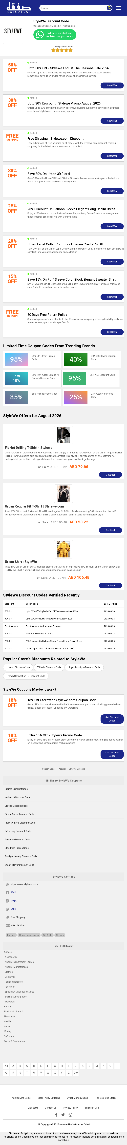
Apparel (8, 952)
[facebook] (56, 1115)
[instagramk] (70, 1115)
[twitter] (63, 1115)
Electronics (9, 1016)
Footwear (10, 986)
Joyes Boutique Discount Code (84, 667)
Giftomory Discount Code (18, 831)
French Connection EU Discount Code (26, 676)
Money (7, 1031)
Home (7, 1026)
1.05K (13, 900)
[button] (109, 8)
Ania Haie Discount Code (17, 839)
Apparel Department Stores (19, 962)
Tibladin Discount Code (49, 667)
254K (13, 892)
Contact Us (50, 1107)
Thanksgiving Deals (20, 1098)
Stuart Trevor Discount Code (19, 865)
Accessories (11, 957)
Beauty (7, 1006)
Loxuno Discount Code (18, 667)
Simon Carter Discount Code (19, 814)
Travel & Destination (14, 1041)
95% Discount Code (102, 375)
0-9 (76, 1072)
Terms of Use (92, 1107)
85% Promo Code (45, 393)
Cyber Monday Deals (77, 1098)
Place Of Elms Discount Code (20, 822)
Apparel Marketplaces (16, 967)
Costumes (10, 976)
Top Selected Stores (106, 1098)
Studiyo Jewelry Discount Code (21, 856)
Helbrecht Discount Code (17, 797)
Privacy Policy (71, 1107)
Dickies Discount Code (16, 806)
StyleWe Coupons (77, 769)
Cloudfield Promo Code (17, 848)
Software (9, 1036)
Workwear (10, 1001)
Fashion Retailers (14, 981)
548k (13, 909)
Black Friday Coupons (49, 1098)
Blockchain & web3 (13, 1011)
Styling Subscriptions (16, 996)
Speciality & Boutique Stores (19, 991)
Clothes (9, 972)
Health (7, 1021)
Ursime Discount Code (16, 789)
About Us (33, 1107)
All (6, 1065)
